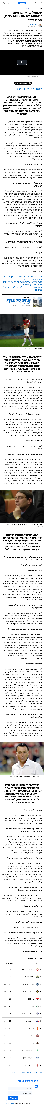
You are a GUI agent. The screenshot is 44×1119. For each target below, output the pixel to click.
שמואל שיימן (27, 1072)
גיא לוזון (20, 1072)
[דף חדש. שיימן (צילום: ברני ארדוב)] (22, 332)
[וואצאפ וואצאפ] (8, 3)
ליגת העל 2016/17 (33, 959)
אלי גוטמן (7, 1072)
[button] (34, 3)
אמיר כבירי (13, 1072)
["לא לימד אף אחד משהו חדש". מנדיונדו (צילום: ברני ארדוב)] (22, 760)
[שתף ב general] (4, 3)
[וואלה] (22, 3)
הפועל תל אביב (37, 1072)
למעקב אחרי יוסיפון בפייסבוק (29, 89)
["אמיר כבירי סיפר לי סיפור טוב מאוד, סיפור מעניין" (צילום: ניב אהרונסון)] (22, 509)
